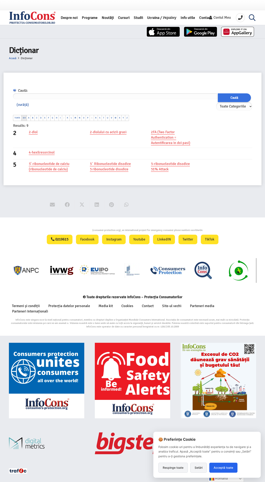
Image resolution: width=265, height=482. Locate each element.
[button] (252, 17)
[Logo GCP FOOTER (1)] (238, 270)
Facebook (87, 239)
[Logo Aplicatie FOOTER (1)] (203, 270)
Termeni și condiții (26, 306)
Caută (234, 98)
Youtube (139, 239)
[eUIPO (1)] (168, 270)
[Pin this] (111, 205)
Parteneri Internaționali (30, 311)
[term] (33, 132)
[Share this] (67, 205)
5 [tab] (14, 164)
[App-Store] (163, 31)
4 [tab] (14, 153)
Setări (198, 467)
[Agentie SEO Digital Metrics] (46, 443)
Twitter (188, 239)
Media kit (106, 306)
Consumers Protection (77, 230)
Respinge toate (173, 467)
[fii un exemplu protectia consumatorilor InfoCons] (218, 380)
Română (221, 478)
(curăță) (23, 105)
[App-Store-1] (200, 31)
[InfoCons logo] (32, 17)
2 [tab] (14, 133)
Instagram (114, 239)
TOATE (17, 118)
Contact (148, 306)
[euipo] (62, 270)
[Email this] (52, 205)
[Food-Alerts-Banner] (132, 380)
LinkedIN (164, 239)
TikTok (209, 239)
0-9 (24, 118)
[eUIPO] (97, 270)
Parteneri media (202, 306)
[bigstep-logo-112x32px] (132, 443)
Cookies (127, 306)
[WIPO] (132, 270)
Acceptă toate (223, 467)
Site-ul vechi (171, 306)
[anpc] (26, 270)
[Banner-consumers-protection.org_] (46, 380)
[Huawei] (237, 31)
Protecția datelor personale (69, 306)
